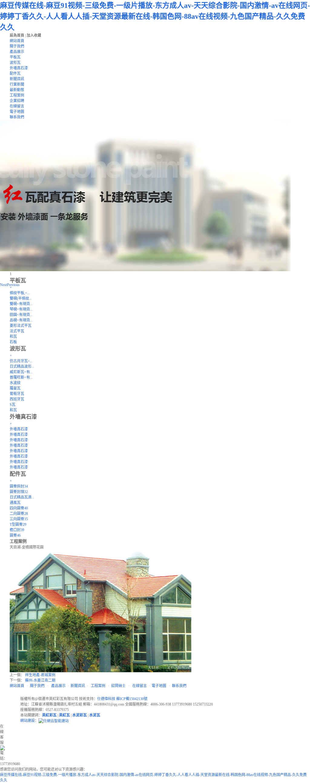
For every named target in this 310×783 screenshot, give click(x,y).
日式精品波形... (22, 366)
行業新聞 (17, 84)
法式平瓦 (17, 331)
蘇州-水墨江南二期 (40, 680)
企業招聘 (17, 101)
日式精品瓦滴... (22, 497)
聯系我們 (17, 117)
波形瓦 (15, 63)
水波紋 (15, 383)
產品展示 (17, 52)
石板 (13, 342)
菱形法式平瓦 (20, 326)
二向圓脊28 (19, 514)
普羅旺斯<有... (21, 377)
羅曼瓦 (15, 388)
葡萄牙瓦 (17, 394)
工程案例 (17, 95)
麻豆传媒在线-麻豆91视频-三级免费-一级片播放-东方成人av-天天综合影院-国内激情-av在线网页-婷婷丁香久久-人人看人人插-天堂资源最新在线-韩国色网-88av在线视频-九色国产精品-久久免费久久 (155, 16)
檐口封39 (17, 530)
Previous (13, 285)
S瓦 (12, 405)
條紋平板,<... (20, 293)
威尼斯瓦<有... (21, 372)
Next (3, 285)
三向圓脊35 (19, 519)
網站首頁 (17, 41)
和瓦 (13, 336)
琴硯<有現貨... (21, 309)
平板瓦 (15, 57)
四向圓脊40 (19, 508)
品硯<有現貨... (21, 320)
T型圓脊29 (18, 524)
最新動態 (17, 90)
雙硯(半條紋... (21, 298)
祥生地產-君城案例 (40, 675)
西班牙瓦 (17, 399)
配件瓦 (15, 73)
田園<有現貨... (21, 315)
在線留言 (17, 106)
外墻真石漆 (19, 68)
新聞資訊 (17, 79)
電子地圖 (17, 112)
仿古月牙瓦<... (21, 361)
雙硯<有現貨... (21, 304)
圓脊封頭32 (19, 492)
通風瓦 (15, 503)
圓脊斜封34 (19, 486)
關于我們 (17, 46)
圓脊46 (15, 535)
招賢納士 (118, 686)
